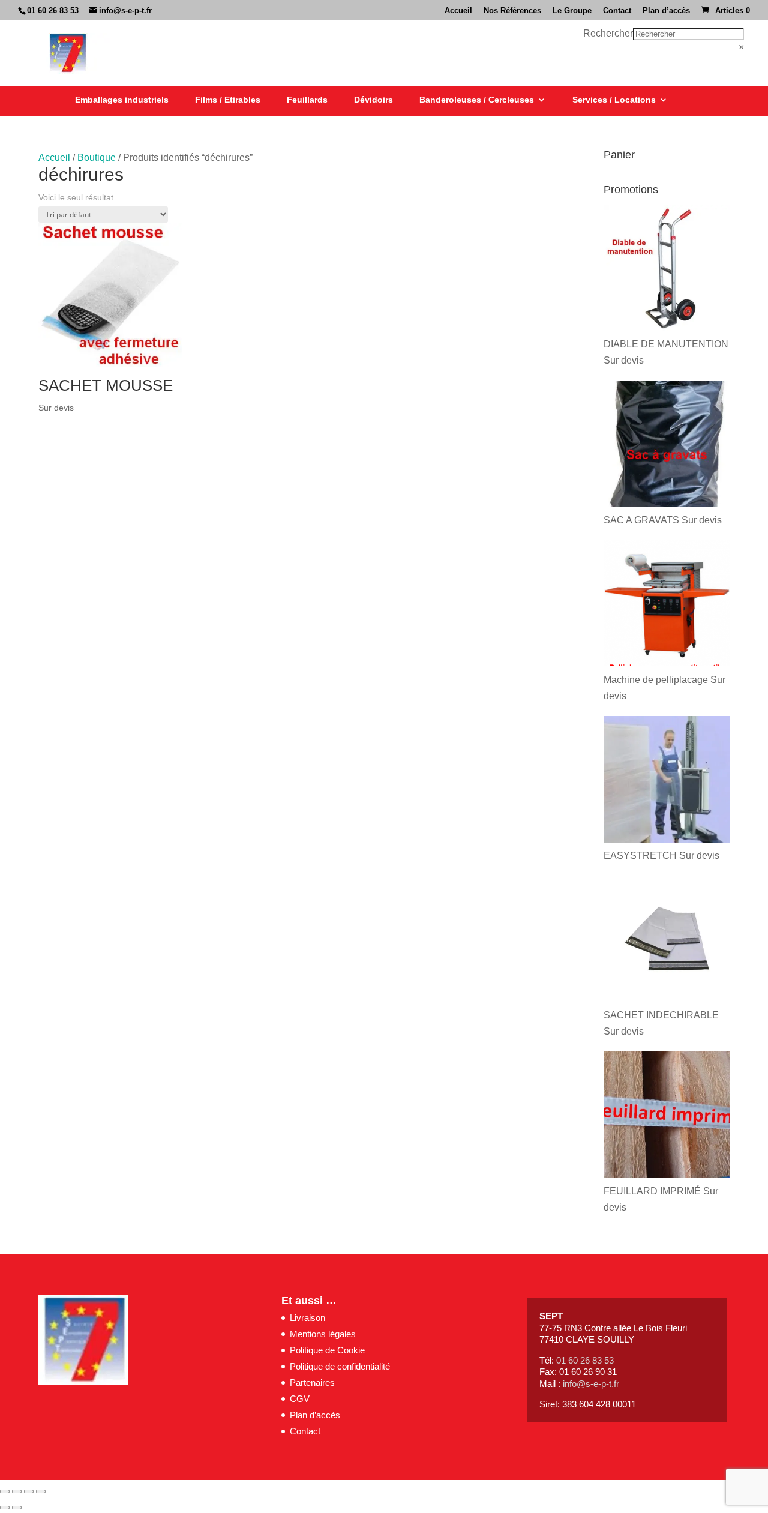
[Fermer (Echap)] (41, 1491)
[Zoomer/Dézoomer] (5, 1491)
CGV (300, 1399)
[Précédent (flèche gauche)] (5, 1507)
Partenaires (312, 1382)
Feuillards (307, 99)
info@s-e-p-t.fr (591, 1384)
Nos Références (512, 11)
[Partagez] (29, 1491)
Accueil (458, 11)
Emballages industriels (122, 99)
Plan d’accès (666, 11)
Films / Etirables (227, 99)
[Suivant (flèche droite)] (17, 1507)
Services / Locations (614, 99)
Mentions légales (323, 1334)
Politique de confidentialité (340, 1366)
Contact (617, 11)
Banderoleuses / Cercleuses (476, 99)
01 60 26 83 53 (53, 10)
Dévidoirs (373, 99)
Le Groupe (572, 11)
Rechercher (608, 33)
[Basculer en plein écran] (17, 1491)
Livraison (307, 1318)
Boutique (96, 157)
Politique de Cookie (327, 1350)
